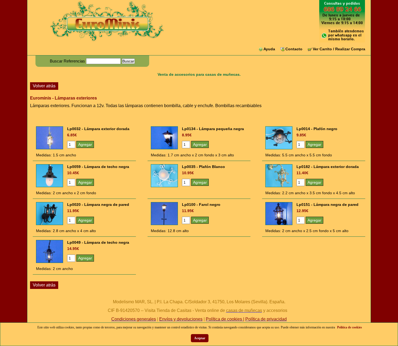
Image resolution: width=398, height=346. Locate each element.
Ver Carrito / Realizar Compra (339, 49)
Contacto (293, 49)
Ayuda (269, 49)
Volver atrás (44, 86)
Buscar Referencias (67, 61)
